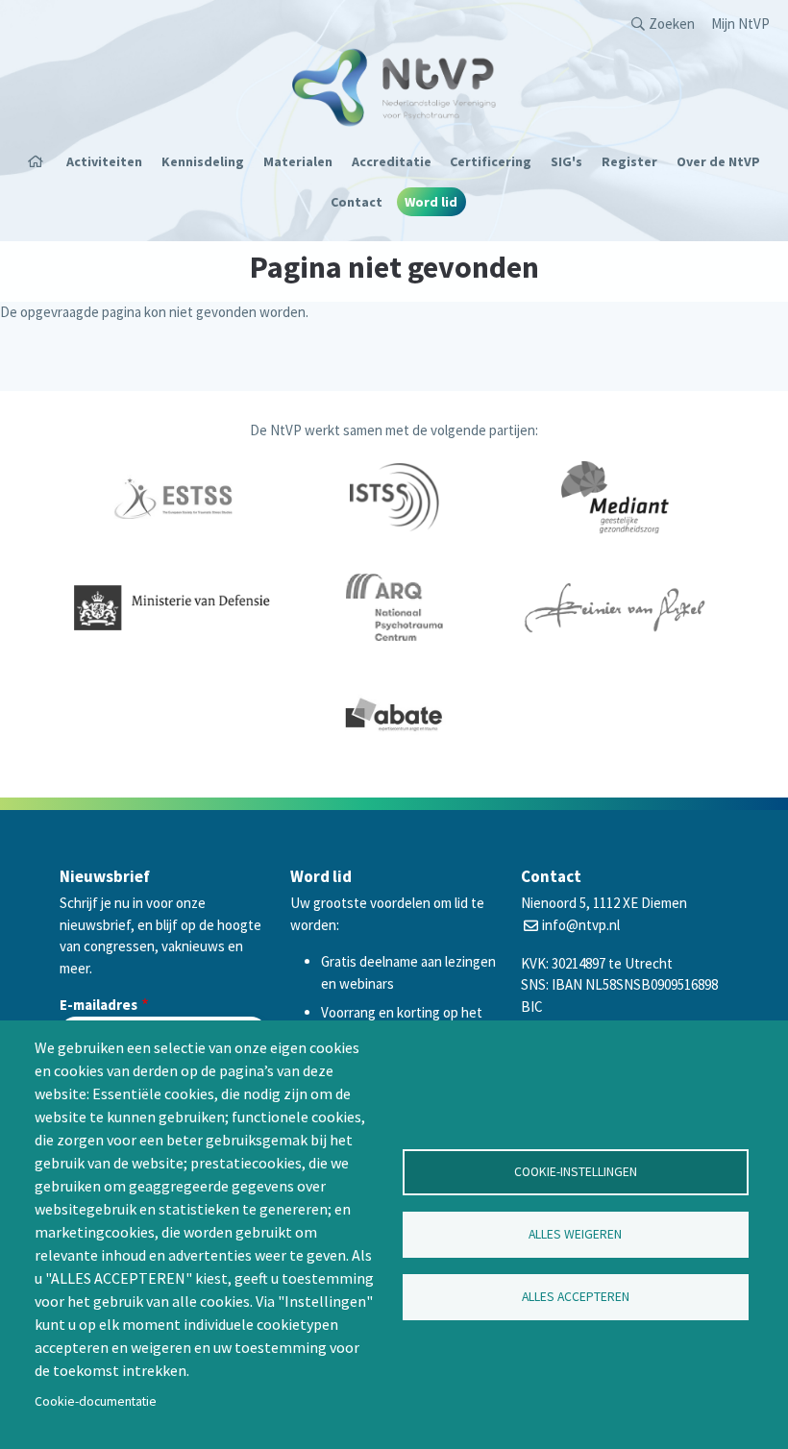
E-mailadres (98, 1004)
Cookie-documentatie (96, 1401)
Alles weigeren (575, 1234)
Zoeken (672, 23)
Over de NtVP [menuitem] (718, 161)
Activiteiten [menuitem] (104, 161)
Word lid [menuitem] (431, 201)
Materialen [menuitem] (297, 161)
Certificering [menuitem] (490, 161)
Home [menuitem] (41, 161)
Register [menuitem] (629, 161)
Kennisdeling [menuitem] (202, 161)
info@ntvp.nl (581, 925)
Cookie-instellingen (575, 1172)
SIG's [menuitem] (566, 161)
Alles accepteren (575, 1297)
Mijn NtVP (740, 23)
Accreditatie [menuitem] (391, 161)
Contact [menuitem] (356, 201)
